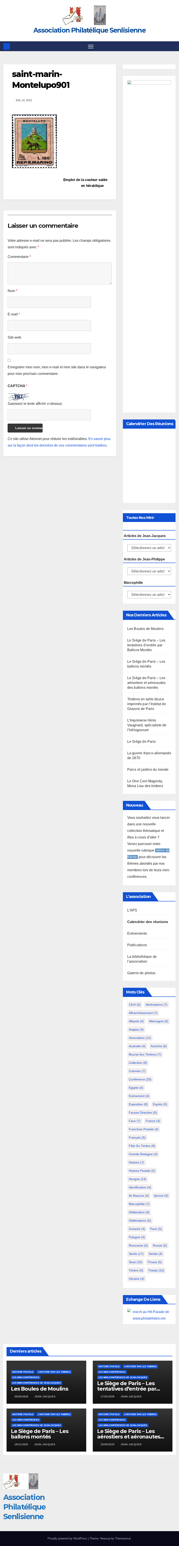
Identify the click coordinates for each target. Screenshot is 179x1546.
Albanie (136, 1021)
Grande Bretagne (143, 1154)
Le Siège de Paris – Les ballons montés (39, 1434)
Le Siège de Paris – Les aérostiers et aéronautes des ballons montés (146, 682)
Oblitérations (140, 1220)
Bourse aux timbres (145, 1054)
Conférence (140, 1079)
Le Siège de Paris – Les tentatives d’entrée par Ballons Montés (146, 645)
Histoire (136, 1162)
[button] (173, 46)
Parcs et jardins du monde (148, 769)
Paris (156, 1229)
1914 (135, 1004)
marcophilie (139, 1204)
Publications (137, 945)
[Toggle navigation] (90, 46)
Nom (12, 291)
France (153, 1121)
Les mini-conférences (25, 1377)
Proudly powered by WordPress (68, 1538)
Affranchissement (143, 1013)
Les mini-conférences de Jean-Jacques (36, 1383)
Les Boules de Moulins (145, 629)
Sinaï (135, 1262)
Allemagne (158, 1021)
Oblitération (139, 1212)
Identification (140, 1187)
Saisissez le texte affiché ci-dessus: (35, 403)
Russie (160, 1245)
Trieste (156, 1270)
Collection (138, 1062)
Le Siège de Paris (141, 741)
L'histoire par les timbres (54, 1372)
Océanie (137, 1229)
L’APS (132, 910)
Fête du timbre (142, 1146)
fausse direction (143, 1112)
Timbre (136, 1270)
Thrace (154, 1262)
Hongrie (137, 1179)
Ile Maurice (139, 1195)
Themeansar (123, 1538)
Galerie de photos (141, 973)
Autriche (159, 1046)
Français (137, 1137)
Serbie (155, 1254)
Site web (14, 337)
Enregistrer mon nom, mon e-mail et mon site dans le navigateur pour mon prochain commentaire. (57, 370)
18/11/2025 (21, 1444)
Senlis (136, 1254)
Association (140, 1038)
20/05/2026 (21, 1396)
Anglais (136, 1029)
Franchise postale (143, 1129)
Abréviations (156, 1004)
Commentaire (19, 257)
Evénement (139, 1096)
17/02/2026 (108, 1396)
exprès (160, 1104)
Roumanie (138, 1245)
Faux (135, 1121)
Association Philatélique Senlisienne (89, 30)
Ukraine (136, 1278)
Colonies (137, 1071)
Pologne (137, 1237)
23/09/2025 (108, 1444)
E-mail (14, 314)
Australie (137, 1046)
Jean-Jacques (44, 1396)
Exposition (138, 1104)
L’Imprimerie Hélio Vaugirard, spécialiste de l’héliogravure (147, 725)
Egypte (136, 1087)
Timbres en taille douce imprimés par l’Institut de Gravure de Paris (146, 704)
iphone (161, 1195)
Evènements (137, 933)
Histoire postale (142, 1170)
